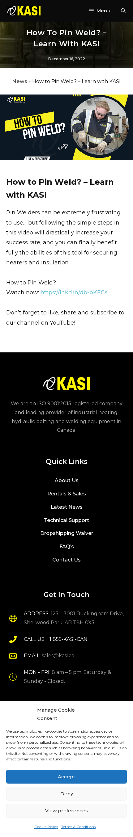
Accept (66, 777)
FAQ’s (66, 546)
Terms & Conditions (78, 826)
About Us (67, 480)
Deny (66, 794)
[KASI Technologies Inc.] (24, 11)
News (19, 81)
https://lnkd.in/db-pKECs (74, 292)
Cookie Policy (46, 826)
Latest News (67, 507)
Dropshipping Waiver (66, 533)
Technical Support (66, 520)
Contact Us (66, 560)
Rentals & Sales (66, 494)
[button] (123, 11)
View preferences (66, 811)
